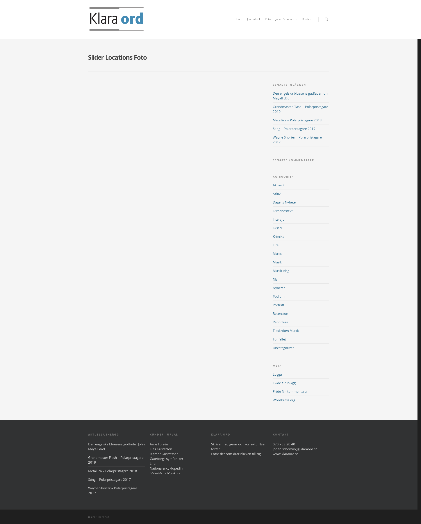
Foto (268, 19)
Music (277, 253)
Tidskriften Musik (286, 330)
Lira (275, 245)
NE (275, 279)
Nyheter (279, 288)
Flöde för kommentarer (290, 391)
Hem (239, 19)
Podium (279, 296)
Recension (280, 313)
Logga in (279, 374)
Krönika (278, 236)
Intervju (278, 219)
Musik (277, 262)
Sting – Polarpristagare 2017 (294, 128)
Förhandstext (283, 211)
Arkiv (277, 193)
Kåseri (277, 228)
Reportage (280, 322)
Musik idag (281, 270)
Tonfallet (279, 339)
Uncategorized (283, 348)
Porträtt (278, 305)
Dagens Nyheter (285, 202)
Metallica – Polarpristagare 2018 (297, 120)
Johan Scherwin (284, 19)
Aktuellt (278, 185)
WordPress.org (284, 400)
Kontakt (307, 19)
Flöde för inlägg (284, 383)
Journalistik (253, 19)
